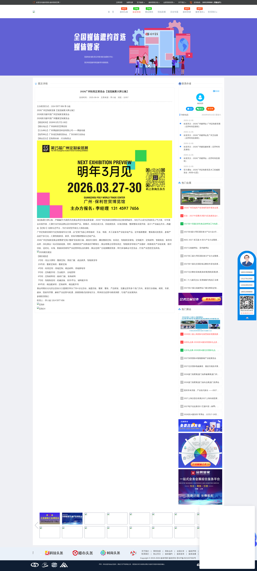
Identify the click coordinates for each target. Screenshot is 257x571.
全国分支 (180, 551)
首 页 (111, 12)
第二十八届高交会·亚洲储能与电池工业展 (199, 280)
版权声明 (192, 551)
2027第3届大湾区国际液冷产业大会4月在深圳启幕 (200, 232)
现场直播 (162, 12)
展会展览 (149, 12)
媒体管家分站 (153, 2)
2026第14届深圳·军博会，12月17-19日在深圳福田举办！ (200, 414)
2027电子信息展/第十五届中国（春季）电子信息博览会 (200, 406)
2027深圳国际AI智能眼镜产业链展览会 (198, 358)
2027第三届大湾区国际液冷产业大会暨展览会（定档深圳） (200, 256)
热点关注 (157, 554)
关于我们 (181, 2)
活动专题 (174, 12)
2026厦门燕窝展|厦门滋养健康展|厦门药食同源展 (200, 374)
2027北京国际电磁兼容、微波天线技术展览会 (200, 366)
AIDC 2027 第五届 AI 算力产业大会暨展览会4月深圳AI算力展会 (200, 240)
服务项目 (199, 12)
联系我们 (212, 12)
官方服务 (140, 2)
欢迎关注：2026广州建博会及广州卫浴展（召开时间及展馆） (201, 136)
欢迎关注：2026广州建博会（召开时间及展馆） (202, 159)
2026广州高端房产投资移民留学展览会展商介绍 (200, 208)
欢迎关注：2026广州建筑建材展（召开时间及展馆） (202, 148)
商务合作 (169, 551)
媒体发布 (180, 554)
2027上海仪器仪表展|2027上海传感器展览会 (200, 398)
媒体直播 (192, 554)
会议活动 (137, 12)
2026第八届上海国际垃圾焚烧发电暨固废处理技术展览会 (200, 334)
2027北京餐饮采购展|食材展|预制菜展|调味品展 (200, 272)
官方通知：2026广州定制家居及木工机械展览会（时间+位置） (202, 171)
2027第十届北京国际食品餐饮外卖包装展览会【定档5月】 (200, 264)
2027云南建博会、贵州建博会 (195, 248)
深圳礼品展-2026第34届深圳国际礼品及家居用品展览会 (200, 342)
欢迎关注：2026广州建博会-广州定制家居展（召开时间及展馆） (202, 125)
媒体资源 (187, 12)
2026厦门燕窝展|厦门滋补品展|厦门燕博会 (200, 382)
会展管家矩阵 (168, 2)
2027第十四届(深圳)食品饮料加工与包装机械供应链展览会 (200, 224)
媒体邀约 (169, 554)
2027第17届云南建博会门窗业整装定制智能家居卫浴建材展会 (200, 288)
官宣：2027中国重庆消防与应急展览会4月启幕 (200, 216)
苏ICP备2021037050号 (186, 558)
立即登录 (119, 2)
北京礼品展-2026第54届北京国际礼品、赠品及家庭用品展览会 (200, 350)
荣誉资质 (157, 551)
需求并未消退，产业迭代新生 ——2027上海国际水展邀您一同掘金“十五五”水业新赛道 (200, 390)
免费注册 (129, 2)
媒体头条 (124, 12)
